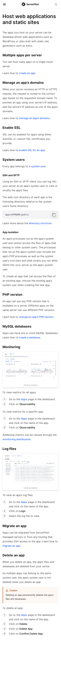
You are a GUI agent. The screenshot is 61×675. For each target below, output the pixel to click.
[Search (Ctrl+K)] (55, 4)
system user (38, 166)
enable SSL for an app (32, 150)
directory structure (40, 223)
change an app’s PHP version (36, 316)
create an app (27, 73)
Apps (24, 399)
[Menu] (4, 4)
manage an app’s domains (34, 118)
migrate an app (11, 545)
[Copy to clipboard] (54, 215)
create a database (29, 337)
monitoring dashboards (17, 439)
